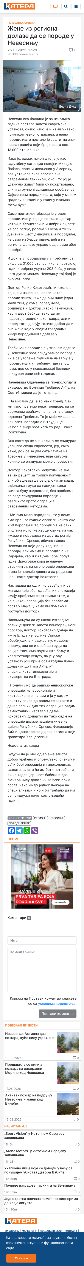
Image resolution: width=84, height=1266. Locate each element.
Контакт (71, 1230)
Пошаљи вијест (51, 1230)
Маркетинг (29, 1230)
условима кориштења (57, 1003)
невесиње (56, 818)
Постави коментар (58, 1013)
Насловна (12, 1230)
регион (39, 818)
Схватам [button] (21, 1258)
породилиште (19, 823)
